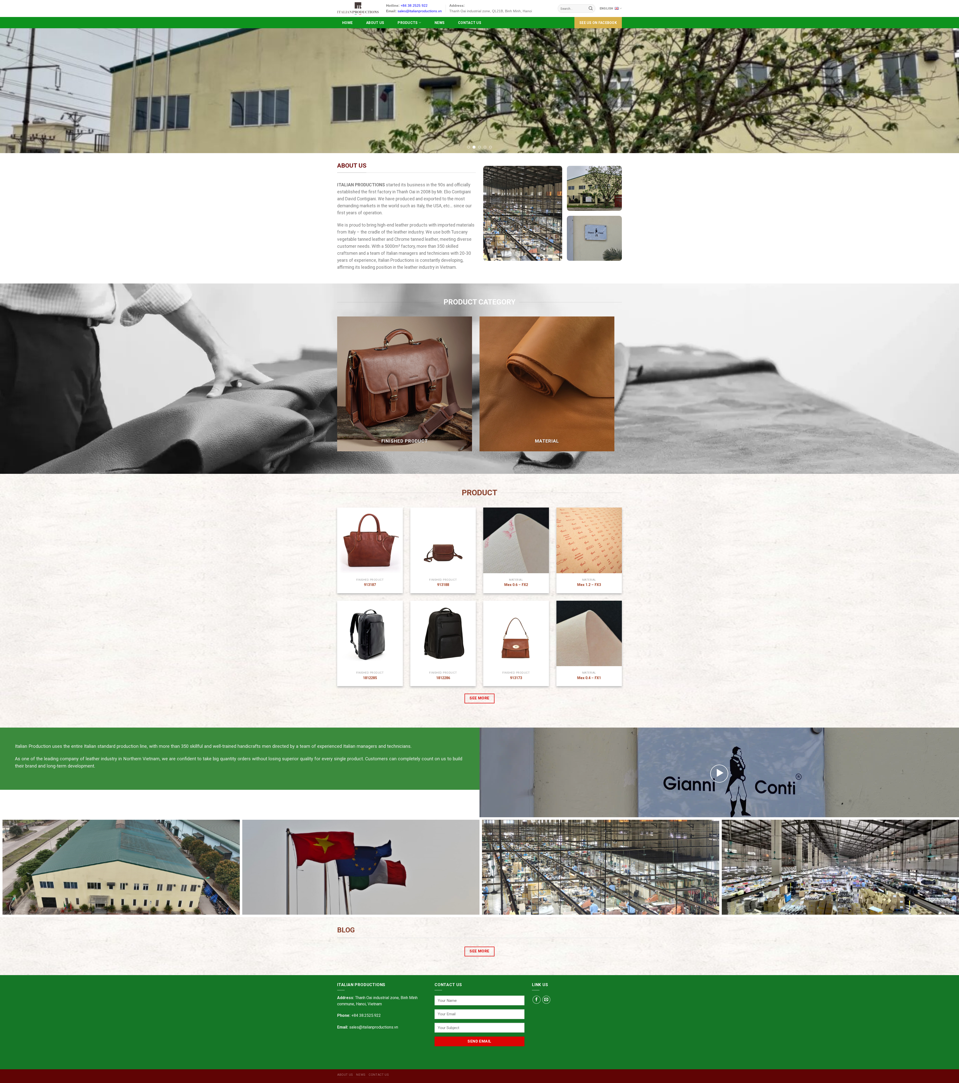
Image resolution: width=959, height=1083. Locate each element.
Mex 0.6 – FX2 (516, 585)
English (606, 8)
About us (375, 23)
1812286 (443, 678)
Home (347, 23)
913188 (443, 585)
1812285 (370, 678)
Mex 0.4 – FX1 (589, 678)
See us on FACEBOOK (598, 23)
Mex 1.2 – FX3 (589, 585)
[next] (933, 90)
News (440, 23)
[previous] (25, 90)
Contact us (469, 23)
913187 (370, 585)
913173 (516, 678)
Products (408, 23)
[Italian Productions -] (358, 8)
